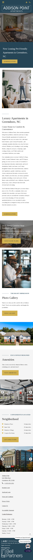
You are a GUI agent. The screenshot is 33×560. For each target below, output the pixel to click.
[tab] (14, 402)
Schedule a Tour (10, 61)
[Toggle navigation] (3, 2)
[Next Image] (31, 392)
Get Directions (10, 439)
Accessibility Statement (8, 510)
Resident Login (6, 487)
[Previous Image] (2, 392)
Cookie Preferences (7, 514)
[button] (27, 2)
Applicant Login (6, 492)
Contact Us (5, 505)
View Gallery (9, 313)
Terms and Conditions (7, 496)
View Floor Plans (11, 241)
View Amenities (10, 372)
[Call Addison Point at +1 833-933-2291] (30, 2)
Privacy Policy (6, 501)
